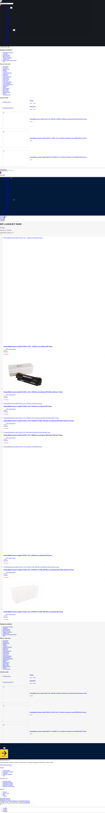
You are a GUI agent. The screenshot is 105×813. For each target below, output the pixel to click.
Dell (7, 181)
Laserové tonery (6, 177)
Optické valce (6, 633)
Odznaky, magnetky (7, 211)
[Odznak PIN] (8, 682)
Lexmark (8, 189)
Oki (6, 190)
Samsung (8, 195)
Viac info (6, 351)
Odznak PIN (33, 680)
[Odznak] (7, 676)
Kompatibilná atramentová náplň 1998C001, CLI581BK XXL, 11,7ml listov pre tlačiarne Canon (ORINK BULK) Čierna (58, 731)
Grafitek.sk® (27, 802)
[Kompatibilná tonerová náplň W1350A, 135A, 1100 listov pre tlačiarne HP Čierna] (23, 403)
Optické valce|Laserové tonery (10, 634)
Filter (3, 227)
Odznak (31, 675)
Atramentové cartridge (8, 199)
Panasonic (8, 191)
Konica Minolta (9, 186)
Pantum (7, 193)
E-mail (1, 747)
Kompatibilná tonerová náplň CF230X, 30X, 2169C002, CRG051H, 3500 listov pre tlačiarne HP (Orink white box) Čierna (58, 693)
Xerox (7, 198)
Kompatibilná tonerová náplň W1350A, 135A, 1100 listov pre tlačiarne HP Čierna (28, 406)
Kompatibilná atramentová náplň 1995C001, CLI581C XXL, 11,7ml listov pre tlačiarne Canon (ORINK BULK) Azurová (58, 712)
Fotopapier (5, 209)
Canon (7, 180)
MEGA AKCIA (6, 630)
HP (6, 184)
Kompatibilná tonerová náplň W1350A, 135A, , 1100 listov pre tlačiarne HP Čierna (28, 346)
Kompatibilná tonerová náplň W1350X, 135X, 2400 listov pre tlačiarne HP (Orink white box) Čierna (33, 435)
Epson (7, 182)
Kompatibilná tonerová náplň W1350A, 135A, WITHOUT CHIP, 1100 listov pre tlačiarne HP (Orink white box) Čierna (39, 420)
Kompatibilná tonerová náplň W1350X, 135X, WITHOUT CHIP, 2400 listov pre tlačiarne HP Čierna (33, 611)
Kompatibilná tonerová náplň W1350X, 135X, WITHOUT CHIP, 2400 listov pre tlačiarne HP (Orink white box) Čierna (39, 569)
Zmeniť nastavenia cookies (6, 765)
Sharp (7, 197)
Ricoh (7, 194)
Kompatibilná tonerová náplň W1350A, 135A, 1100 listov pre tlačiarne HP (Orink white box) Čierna (33, 392)
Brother (7, 179)
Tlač (4, 212)
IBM (7, 185)
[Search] (0, 172)
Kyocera (8, 188)
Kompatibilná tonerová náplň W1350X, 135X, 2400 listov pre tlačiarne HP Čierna (28, 555)
